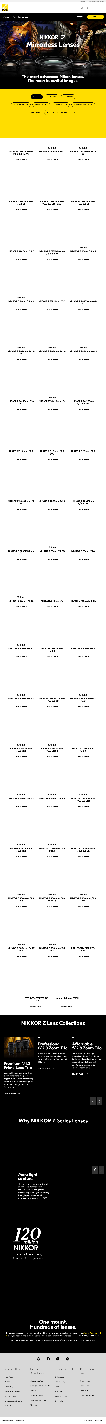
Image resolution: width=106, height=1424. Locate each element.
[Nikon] (5, 7)
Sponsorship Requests (12, 1391)
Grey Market (59, 1401)
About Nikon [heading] (13, 1369)
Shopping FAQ (60, 1382)
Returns (57, 1387)
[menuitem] (7, 1420)
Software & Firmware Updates (40, 1386)
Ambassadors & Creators (13, 1401)
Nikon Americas (7, 1421)
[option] (43, 1171)
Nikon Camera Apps (37, 1381)
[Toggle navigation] (102, 7)
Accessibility (9, 1387)
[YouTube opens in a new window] (38, 1359)
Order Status (59, 1377)
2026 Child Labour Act (87, 1395)
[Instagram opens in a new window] (58, 1359)
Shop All (96, 17)
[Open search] (82, 7)
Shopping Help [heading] (64, 1369)
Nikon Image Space (36, 1395)
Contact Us (8, 1406)
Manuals (33, 1391)
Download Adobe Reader (38, 1400)
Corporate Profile (10, 1396)
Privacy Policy (85, 1381)
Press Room (9, 1377)
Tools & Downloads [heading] (37, 1371)
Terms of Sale (85, 1386)
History (79, 17)
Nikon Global (19, 1421)
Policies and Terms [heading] (88, 1371)
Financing (58, 1391)
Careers (7, 1382)
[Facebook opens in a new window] (48, 1359)
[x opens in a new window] (68, 1359)
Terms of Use (84, 1391)
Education (33, 1405)
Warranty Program (61, 1396)
